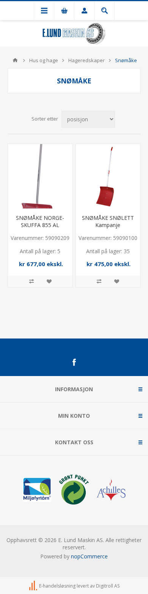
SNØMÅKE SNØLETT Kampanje (108, 221)
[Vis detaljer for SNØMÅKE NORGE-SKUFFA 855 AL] (40, 176)
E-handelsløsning (57, 586)
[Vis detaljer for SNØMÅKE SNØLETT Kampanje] (108, 176)
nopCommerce (89, 556)
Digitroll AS (108, 586)
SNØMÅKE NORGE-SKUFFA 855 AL (40, 221)
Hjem (15, 60)
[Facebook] (74, 362)
